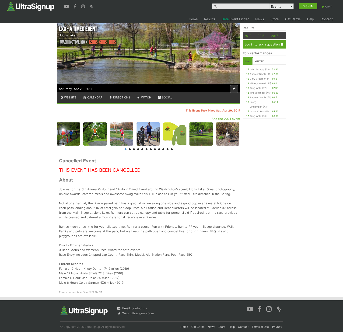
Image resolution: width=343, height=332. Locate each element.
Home (193, 19)
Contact (327, 19)
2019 (247, 36)
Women (259, 61)
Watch (145, 97)
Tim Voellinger (257, 92)
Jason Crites (257, 111)
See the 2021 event (226, 119)
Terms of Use (260, 327)
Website (69, 97)
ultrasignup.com (142, 313)
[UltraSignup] (30, 6)
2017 (274, 36)
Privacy (277, 327)
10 (163, 149)
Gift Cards (293, 19)
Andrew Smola (258, 74)
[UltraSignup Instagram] (83, 5)
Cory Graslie (256, 78)
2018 (261, 36)
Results (209, 19)
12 (172, 149)
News (259, 19)
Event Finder (235, 19)
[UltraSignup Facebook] (75, 5)
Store (274, 19)
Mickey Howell (258, 83)
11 (167, 149)
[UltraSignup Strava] (91, 5)
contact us (139, 308)
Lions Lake (67, 35)
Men (248, 61)
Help (310, 19)
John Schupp (257, 69)
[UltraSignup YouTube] (67, 5)
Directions (121, 97)
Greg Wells (255, 88)
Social (166, 97)
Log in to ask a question (263, 44)
